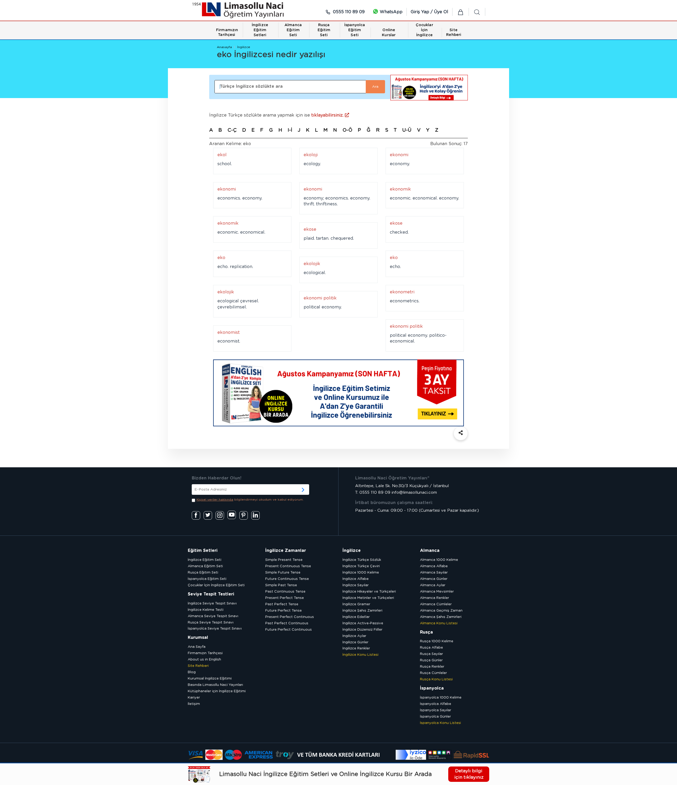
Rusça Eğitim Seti (203, 572)
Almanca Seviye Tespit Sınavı (213, 616)
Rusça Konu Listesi (436, 679)
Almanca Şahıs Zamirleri (440, 617)
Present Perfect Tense (284, 598)
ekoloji (311, 155)
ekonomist (228, 332)
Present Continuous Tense (288, 566)
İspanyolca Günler (435, 716)
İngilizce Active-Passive (362, 623)
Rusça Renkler (432, 666)
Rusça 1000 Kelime (436, 641)
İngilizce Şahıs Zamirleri (362, 610)
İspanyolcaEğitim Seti (354, 30)
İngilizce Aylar (354, 636)
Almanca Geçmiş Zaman (441, 610)
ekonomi (399, 155)
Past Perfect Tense (281, 604)
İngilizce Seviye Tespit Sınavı (212, 603)
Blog (192, 672)
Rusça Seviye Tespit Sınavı (211, 622)
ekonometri (402, 292)
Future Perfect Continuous (288, 629)
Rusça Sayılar (431, 654)
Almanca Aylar (432, 585)
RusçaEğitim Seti (324, 30)
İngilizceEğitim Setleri (260, 30)
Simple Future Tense (282, 572)
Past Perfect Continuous (286, 623)
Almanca (430, 550)
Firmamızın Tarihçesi (205, 653)
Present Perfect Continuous (289, 617)
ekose (396, 223)
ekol (222, 155)
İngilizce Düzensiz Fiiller (362, 629)
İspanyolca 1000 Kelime (440, 697)
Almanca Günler (433, 579)
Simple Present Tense (284, 560)
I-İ (290, 130)
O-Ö (347, 130)
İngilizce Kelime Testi (205, 610)
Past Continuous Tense (285, 591)
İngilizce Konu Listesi (360, 655)
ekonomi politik (320, 298)
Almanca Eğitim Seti (205, 566)
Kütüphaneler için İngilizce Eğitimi (217, 691)
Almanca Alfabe (434, 566)
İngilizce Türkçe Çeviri (361, 566)
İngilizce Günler (355, 642)
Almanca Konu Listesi (439, 623)
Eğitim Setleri (202, 550)
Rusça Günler (431, 660)
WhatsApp (390, 12)
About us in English (204, 659)
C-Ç (232, 130)
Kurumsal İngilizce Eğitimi (210, 678)
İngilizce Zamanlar (285, 550)
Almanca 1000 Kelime (439, 560)
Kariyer (194, 697)
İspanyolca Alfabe (435, 704)
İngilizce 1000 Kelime (360, 572)
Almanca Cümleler (436, 604)
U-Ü (406, 130)
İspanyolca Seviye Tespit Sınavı (215, 628)
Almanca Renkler (434, 598)
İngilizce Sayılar (355, 585)
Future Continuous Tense (287, 579)
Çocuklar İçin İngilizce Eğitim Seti (216, 585)
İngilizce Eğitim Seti (204, 560)
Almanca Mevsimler (437, 591)
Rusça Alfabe (431, 647)
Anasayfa (224, 47)
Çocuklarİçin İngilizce (424, 30)
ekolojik (312, 264)
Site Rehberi (198, 666)
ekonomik (400, 189)
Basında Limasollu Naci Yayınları (215, 685)
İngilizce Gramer (356, 604)
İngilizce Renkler (356, 648)
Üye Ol (441, 12)
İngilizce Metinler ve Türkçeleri (368, 598)
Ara (375, 87)
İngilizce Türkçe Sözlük (361, 560)
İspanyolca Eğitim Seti (207, 579)
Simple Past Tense (281, 585)
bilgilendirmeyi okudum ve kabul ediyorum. (250, 499)
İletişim (194, 704)
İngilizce (243, 47)
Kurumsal (198, 637)
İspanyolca (432, 688)
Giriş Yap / (422, 12)
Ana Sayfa (196, 647)
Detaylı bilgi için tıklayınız (468, 774)
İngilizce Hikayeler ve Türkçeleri (369, 591)
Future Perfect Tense (283, 610)
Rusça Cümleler (433, 673)
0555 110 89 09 (348, 12)
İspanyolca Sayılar (435, 710)
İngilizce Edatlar (356, 617)
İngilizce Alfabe (355, 579)
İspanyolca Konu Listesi (440, 723)
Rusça (426, 632)
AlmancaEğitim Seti (293, 30)
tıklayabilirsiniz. (328, 115)
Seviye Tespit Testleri (211, 594)
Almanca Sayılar (434, 572)
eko (221, 258)
